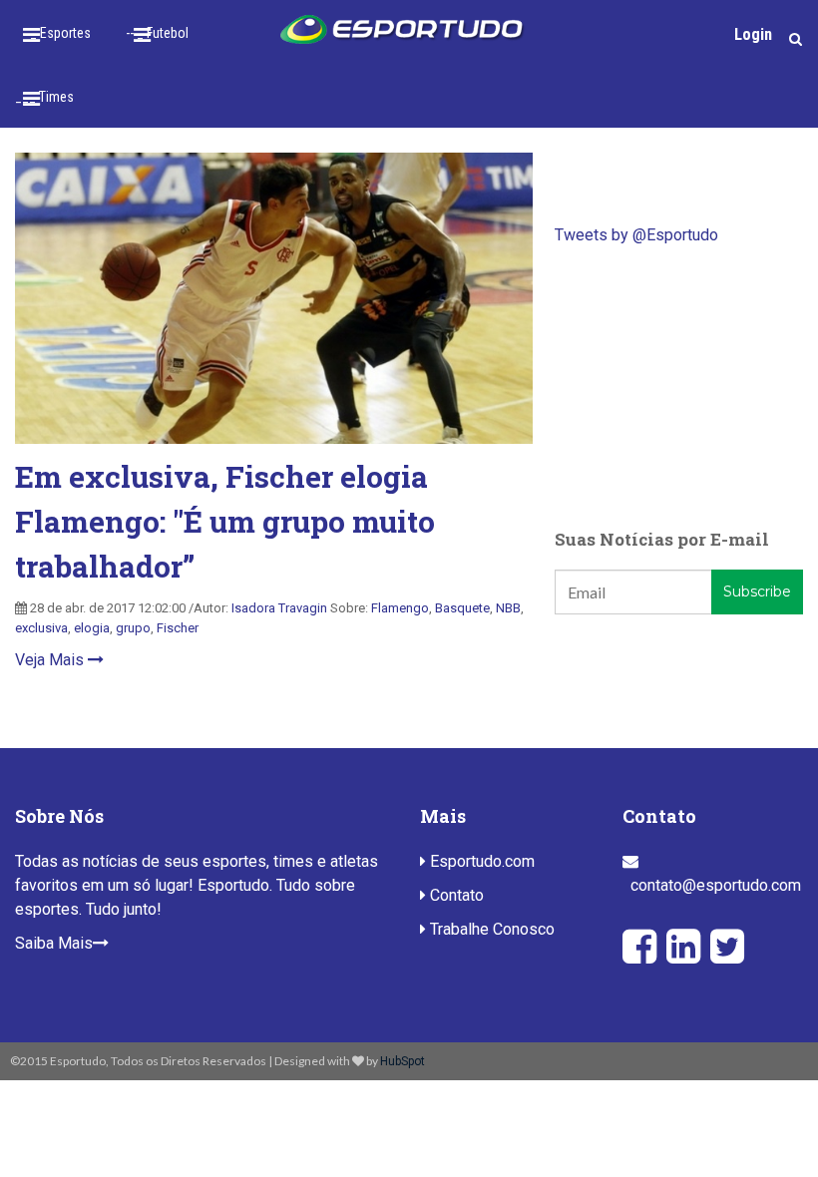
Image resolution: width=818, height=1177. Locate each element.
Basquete (462, 607)
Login (753, 34)
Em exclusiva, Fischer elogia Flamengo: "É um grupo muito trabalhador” (225, 521)
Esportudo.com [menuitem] (480, 861)
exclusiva (41, 627)
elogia (92, 627)
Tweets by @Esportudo (636, 234)
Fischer (178, 627)
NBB (508, 607)
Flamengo (400, 607)
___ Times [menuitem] (44, 97)
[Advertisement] (679, 387)
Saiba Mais (54, 943)
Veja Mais (51, 659)
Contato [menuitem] (455, 895)
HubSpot (402, 1061)
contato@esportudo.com (715, 885)
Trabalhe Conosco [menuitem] (490, 929)
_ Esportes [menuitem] (60, 33)
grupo (133, 627)
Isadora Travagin (279, 607)
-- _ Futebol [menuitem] (157, 33)
